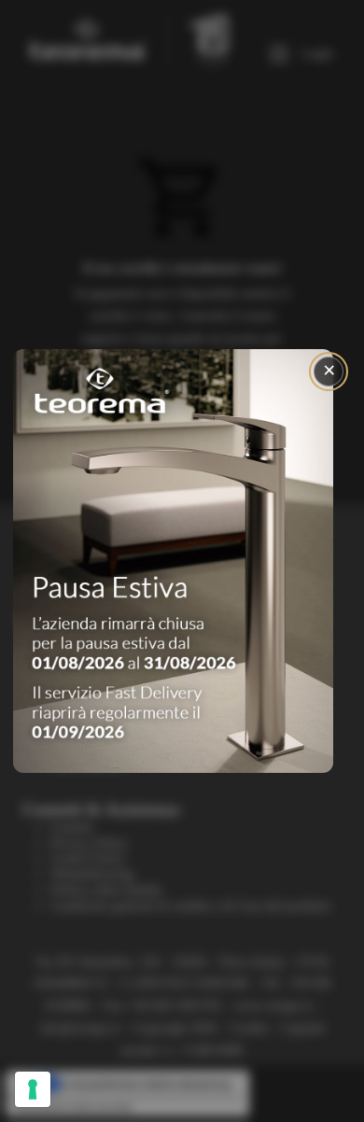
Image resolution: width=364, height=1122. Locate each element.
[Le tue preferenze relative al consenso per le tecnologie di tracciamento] (32, 1089)
